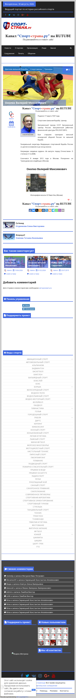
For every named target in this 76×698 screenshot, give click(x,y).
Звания (53, 48)
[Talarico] (59, 630)
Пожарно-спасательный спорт (38, 467)
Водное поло (38, 393)
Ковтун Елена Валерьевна (31, 584)
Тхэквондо (38, 519)
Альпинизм (38, 365)
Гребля (37, 417)
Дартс (38, 420)
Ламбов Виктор (28, 592)
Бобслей (38, 380)
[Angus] (53, 630)
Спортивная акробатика (38, 497)
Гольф (38, 411)
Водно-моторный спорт (38, 399)
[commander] (65, 636)
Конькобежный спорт (38, 433)
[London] (47, 630)
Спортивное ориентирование (38, 500)
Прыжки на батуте (38, 473)
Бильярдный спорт (38, 377)
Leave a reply (11, 274)
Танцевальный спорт (38, 510)
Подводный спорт (37, 463)
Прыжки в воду (38, 470)
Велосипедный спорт (38, 390)
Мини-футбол (38, 442)
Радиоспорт (38, 476)
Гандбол (38, 405)
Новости (7, 48)
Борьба (37, 387)
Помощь (43, 691)
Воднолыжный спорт (38, 396)
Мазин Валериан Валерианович (36, 588)
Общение (31, 53)
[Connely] (53, 636)
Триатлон (38, 516)
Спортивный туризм (38, 503)
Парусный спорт (38, 454)
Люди (44, 48)
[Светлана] (59, 636)
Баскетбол (38, 371)
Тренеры (48, 69)
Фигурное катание (38, 528)
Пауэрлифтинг (38, 457)
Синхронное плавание (38, 488)
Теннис (38, 513)
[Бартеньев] (59, 642)
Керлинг (38, 424)
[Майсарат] (53, 642)
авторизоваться (45, 288)
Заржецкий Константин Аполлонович (42, 580)
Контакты (64, 691)
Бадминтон (38, 368)
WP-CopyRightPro (22, 697)
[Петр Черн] (41, 636)
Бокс (38, 384)
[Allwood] (41, 630)
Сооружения (9, 53)
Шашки (38, 540)
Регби (38, 479)
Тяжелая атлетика (38, 522)
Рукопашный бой (38, 482)
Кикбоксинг (38, 427)
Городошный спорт (38, 414)
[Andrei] (65, 642)
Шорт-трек (38, 543)
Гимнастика (37, 408)
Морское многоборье (38, 445)
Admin (11, 119)
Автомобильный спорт (38, 362)
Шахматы (38, 537)
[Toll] (65, 630)
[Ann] (47, 636)
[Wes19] (41, 642)
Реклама (53, 691)
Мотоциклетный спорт (38, 448)
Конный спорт (38, 430)
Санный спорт (38, 485)
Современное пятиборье (38, 494)
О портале (19, 48)
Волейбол (38, 402)
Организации (32, 48)
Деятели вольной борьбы (16, 69)
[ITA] (47, 642)
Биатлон (38, 374)
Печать (21, 53)
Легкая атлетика (38, 436)
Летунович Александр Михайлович (11, 263)
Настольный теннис (38, 451)
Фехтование (38, 525)
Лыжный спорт (37, 439)
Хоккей (37, 534)
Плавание (38, 460)
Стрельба (37, 507)
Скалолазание (38, 491)
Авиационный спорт (37, 359)
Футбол (38, 531)
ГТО (38, 547)
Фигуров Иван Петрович (33, 576)
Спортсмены (36, 69)
